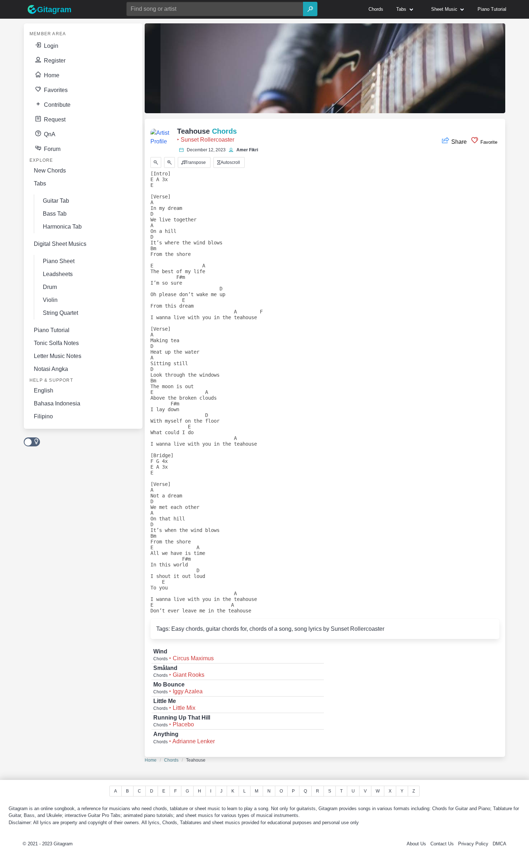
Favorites (55, 90)
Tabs (40, 183)
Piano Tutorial (51, 330)
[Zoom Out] (155, 162)
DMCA (499, 843)
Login (50, 46)
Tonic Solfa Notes (56, 343)
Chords (171, 760)
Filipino (43, 416)
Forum (51, 149)
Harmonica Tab (62, 227)
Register (53, 61)
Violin (50, 300)
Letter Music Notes (57, 356)
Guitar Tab (56, 201)
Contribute (56, 105)
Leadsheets (58, 274)
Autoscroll (230, 162)
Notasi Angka (51, 369)
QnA (48, 134)
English (43, 390)
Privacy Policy (473, 843)
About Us (416, 843)
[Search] (310, 9)
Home (50, 75)
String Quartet (60, 313)
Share (459, 142)
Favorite (488, 142)
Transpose (195, 162)
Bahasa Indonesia (57, 403)
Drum (50, 287)
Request (53, 119)
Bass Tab (55, 214)
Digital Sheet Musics (60, 244)
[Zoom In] (169, 162)
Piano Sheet (58, 261)
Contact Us (442, 843)
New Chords (50, 170)
